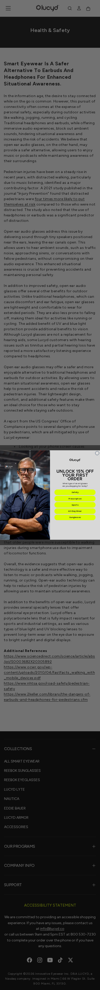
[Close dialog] (97, 453)
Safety (75, 492)
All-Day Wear (75, 511)
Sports (75, 505)
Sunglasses (75, 517)
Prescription (75, 498)
